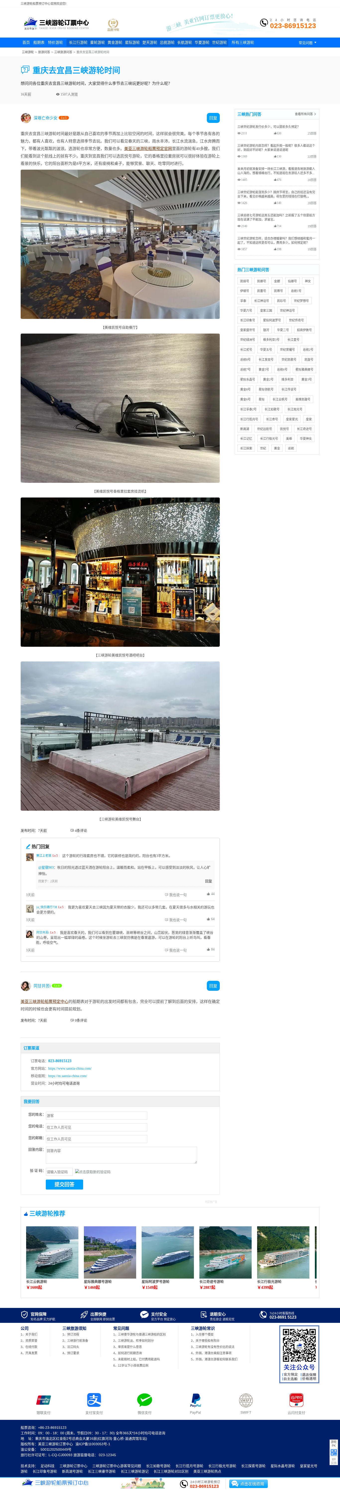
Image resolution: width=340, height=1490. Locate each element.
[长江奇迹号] (225, 1277)
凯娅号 (244, 281)
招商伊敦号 (304, 330)
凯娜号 (261, 281)
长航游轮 (184, 42)
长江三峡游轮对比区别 (171, 1471)
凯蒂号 (278, 291)
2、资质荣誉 (29, 1340)
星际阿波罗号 (272, 320)
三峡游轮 (28, 52)
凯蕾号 (261, 291)
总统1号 (296, 291)
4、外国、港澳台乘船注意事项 (211, 1353)
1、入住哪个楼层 (202, 1334)
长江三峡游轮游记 (135, 1471)
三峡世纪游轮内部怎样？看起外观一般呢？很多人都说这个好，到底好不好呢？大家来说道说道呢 (276, 147)
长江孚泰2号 (248, 409)
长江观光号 (294, 409)
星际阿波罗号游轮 (156, 1281)
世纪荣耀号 (287, 349)
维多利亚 (287, 379)
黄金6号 (245, 399)
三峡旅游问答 (63, 52)
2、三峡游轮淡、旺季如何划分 (133, 1340)
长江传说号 (289, 389)
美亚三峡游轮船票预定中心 (44, 1001)
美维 (289, 438)
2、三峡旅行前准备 (75, 1340)
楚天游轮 (149, 42)
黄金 (277, 448)
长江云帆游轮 (36, 1281)
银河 (266, 330)
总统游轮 (167, 42)
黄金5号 (264, 369)
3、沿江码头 (70, 1347)
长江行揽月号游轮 (189, 1466)
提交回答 (64, 1184)
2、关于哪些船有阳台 (205, 1340)
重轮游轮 (97, 42)
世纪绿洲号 (247, 339)
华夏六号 (246, 310)
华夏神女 (306, 438)
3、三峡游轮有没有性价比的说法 (212, 1347)
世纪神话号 (287, 310)
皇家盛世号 (247, 330)
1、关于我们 (29, 1334)
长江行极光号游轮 (222, 1466)
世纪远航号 (264, 429)
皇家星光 (292, 419)
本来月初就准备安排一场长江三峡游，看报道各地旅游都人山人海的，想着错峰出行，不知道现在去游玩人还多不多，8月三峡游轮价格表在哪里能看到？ (277, 171)
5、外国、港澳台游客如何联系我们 (214, 1359)
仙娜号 (292, 281)
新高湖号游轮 (72, 1471)
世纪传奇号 (296, 320)
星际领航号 (266, 389)
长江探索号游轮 (253, 1466)
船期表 (39, 42)
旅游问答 (44, 52)
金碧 (277, 281)
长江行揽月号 (249, 419)
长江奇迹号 (304, 429)
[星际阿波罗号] (168, 1277)
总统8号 (245, 359)
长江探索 (246, 448)
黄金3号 (306, 379)
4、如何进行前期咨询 (127, 1353)
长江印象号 (247, 320)
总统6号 (282, 369)
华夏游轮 (202, 42)
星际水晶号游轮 (283, 1466)
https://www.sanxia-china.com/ (70, 1068)
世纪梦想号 (301, 300)
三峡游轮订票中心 (73, 1466)
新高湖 (244, 429)
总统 (291, 448)
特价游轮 (55, 42)
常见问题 (308, 42)
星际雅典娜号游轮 (98, 1281)
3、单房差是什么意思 (127, 1347)
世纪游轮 (219, 42)
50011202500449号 (56, 1449)
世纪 (263, 448)
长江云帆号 (280, 399)
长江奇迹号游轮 (211, 1281)
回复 (208, 881)
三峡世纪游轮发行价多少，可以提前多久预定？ (268, 126)
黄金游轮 (115, 42)
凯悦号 (284, 429)
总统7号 (245, 369)
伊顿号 (244, 291)
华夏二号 (283, 330)
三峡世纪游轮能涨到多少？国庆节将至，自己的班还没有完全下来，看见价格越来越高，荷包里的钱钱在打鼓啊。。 (276, 194)
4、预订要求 (70, 1353)
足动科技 (48, 1466)
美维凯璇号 (302, 399)
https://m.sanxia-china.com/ (67, 1076)
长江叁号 (272, 419)
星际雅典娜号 (304, 369)
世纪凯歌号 (289, 359)
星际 (262, 399)
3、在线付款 (29, 1347)
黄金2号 (268, 379)
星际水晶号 (247, 379)
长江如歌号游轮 (158, 1466)
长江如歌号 (272, 409)
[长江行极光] (283, 1277)
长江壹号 (293, 339)
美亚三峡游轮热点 (207, 1471)
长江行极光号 (269, 438)
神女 (308, 281)
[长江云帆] (52, 1277)
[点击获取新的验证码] (93, 1171)
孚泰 (243, 300)
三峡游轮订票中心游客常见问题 (116, 1466)
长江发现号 (266, 359)
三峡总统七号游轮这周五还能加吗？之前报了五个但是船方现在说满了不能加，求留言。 (276, 217)
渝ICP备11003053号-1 (92, 1444)
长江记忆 (246, 438)
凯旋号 (308, 359)
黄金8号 (245, 389)
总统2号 (308, 349)
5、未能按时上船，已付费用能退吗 (136, 1359)
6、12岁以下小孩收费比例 (130, 1365)
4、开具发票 (29, 1353)
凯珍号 (281, 300)
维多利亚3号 (271, 339)
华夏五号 (266, 349)
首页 (26, 42)
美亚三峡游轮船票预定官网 (148, 148)
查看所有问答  (306, 114)
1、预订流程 (70, 1334)
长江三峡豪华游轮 (102, 1471)
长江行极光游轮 (269, 1281)
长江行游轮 (78, 42)
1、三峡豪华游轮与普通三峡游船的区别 (139, 1334)
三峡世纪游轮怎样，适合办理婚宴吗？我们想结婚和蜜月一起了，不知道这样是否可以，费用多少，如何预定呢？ (276, 240)
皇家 (309, 419)
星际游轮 (132, 42)
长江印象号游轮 (45, 1471)
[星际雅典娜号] (110, 1277)
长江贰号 (246, 349)
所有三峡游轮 (243, 42)
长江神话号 (261, 300)
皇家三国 (266, 310)
